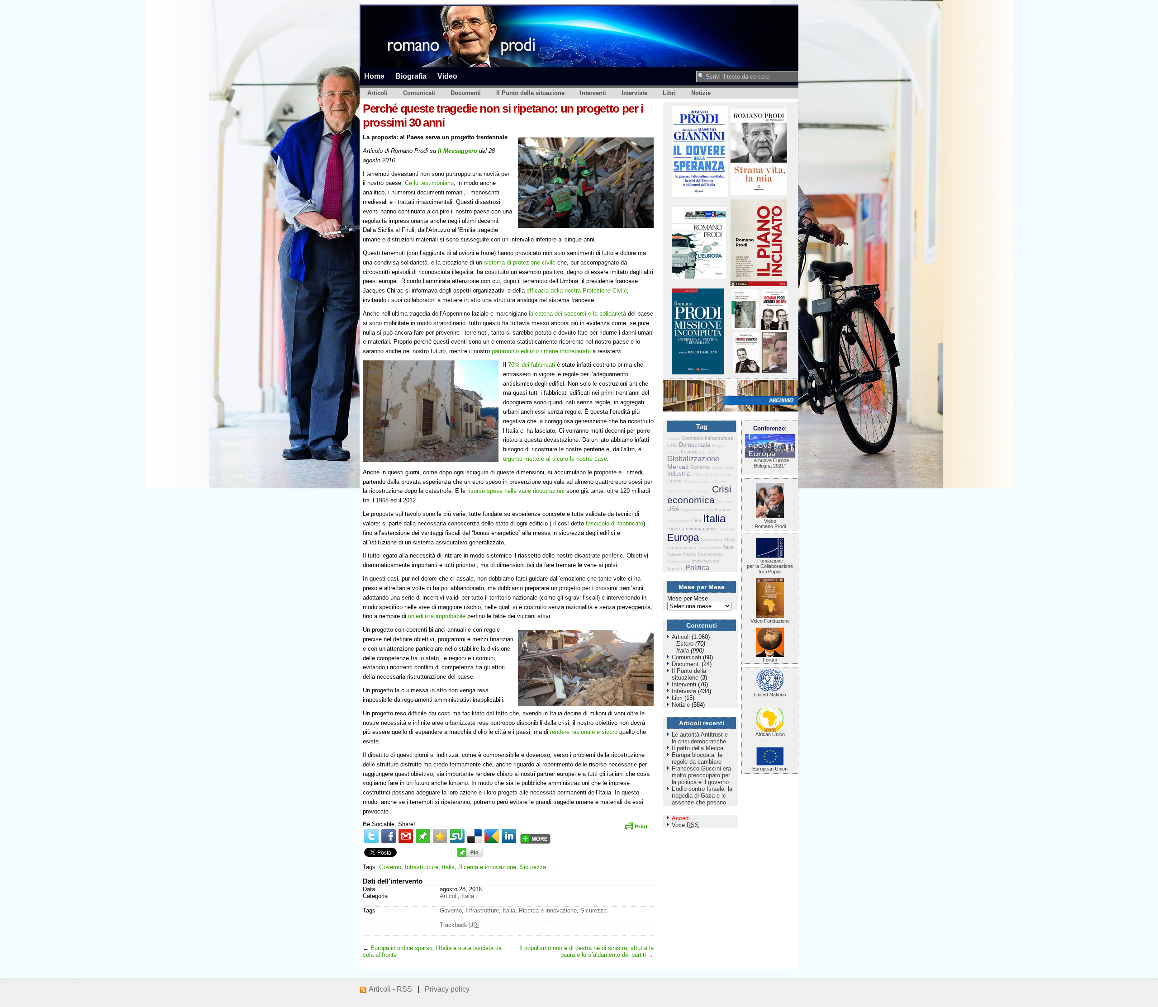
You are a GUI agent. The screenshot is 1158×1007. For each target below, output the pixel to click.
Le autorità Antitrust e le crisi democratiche (700, 738)
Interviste (634, 93)
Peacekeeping (711, 540)
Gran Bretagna (678, 521)
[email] (406, 836)
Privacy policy (447, 989)
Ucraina (673, 439)
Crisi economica (699, 494)
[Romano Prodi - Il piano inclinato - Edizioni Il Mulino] (759, 284)
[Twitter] (371, 836)
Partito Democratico (703, 554)
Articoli (377, 93)
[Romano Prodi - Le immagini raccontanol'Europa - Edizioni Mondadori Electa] (699, 276)
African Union (770, 734)
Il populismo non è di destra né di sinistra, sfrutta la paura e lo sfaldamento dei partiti (586, 951)
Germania (692, 438)
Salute (685, 561)
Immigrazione (705, 560)
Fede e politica (709, 548)
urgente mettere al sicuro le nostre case (555, 458)
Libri (669, 93)
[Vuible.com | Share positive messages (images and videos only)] (423, 841)
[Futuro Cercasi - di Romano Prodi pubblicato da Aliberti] (746, 370)
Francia (722, 509)
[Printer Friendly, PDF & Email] (637, 829)
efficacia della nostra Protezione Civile (577, 290)
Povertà (689, 451)
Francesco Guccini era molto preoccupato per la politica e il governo (701, 775)
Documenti (466, 93)
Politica (697, 568)
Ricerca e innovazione (487, 867)
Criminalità (722, 475)
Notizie (701, 93)
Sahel (729, 468)
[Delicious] (474, 836)
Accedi (681, 818)
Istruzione (724, 502)
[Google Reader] (491, 836)
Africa (730, 539)
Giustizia (690, 481)
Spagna (704, 481)
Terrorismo (726, 529)
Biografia (411, 76)
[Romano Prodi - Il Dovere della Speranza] (700, 195)
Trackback (459, 925)
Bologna (718, 446)
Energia (673, 452)
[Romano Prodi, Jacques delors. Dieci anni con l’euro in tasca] (774, 328)
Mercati (677, 466)
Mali (711, 452)
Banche (675, 568)
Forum (770, 659)
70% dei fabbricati (531, 364)
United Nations (770, 694)
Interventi (593, 93)
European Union (770, 768)
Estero (684, 643)
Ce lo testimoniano (429, 183)
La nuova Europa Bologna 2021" (770, 463)
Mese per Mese (687, 598)
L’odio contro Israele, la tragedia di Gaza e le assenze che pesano (702, 795)
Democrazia (694, 444)
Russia (674, 554)
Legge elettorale (693, 510)
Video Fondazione (770, 621)
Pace (728, 547)
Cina (696, 520)
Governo (390, 867)
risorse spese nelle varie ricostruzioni (516, 490)
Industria (678, 473)
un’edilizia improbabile (436, 616)
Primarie (686, 491)
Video (447, 76)
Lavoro (674, 480)
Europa (683, 537)
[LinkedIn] (509, 836)
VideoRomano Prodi (770, 523)
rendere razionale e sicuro (583, 731)
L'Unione (719, 481)
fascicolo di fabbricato (614, 523)
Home (374, 76)
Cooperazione (682, 547)
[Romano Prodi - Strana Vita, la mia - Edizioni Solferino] (759, 193)
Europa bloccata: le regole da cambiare (697, 758)
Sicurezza (533, 867)
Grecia (672, 491)
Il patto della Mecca (697, 748)
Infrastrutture (421, 867)
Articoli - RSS (390, 989)
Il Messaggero (457, 150)
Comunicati (419, 93)
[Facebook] (388, 836)
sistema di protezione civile (519, 262)
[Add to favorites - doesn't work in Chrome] (440, 836)
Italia (448, 867)
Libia (702, 452)
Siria (708, 475)
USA (673, 509)
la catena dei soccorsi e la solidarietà (577, 313)
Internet (673, 561)
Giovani (717, 468)
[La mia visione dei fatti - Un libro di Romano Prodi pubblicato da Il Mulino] (774, 370)
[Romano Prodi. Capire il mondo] (745, 328)
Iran (710, 510)
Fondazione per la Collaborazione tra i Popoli (770, 566)
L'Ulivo (697, 475)
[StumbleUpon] (457, 836)
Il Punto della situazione (530, 93)
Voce (685, 825)
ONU (672, 445)
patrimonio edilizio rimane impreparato (541, 351)
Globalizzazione (693, 459)
